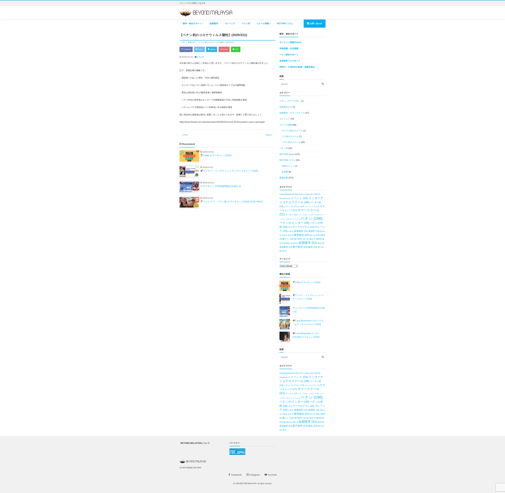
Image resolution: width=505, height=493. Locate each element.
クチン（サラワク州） (290, 101)
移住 (321, 243)
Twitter (200, 49)
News (309, 194)
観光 (312, 247)
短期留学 (214, 23)
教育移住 (301, 235)
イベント (299, 197)
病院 (295, 243)
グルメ (299, 206)
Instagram (254, 475)
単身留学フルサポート (290, 61)
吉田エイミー (288, 166)
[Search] (322, 84)
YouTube (272, 475)
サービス (291, 214)
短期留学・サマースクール (292, 113)
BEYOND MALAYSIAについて (195, 443)
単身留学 (301, 231)
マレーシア (230, 23)
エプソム (288, 207)
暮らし (288, 239)
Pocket (225, 49)
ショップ (302, 215)
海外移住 (287, 243)
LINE (236, 49)
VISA (317, 194)
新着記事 (200, 57)
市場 (284, 235)
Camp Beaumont (288, 194)
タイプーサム (294, 219)
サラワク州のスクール (292, 131)
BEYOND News (286, 154)
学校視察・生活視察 (288, 48)
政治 (291, 235)
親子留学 (300, 247)
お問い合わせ (315, 23)
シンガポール (313, 215)
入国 (291, 231)
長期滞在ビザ (285, 107)
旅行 (312, 235)
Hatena (212, 49)
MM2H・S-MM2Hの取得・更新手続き (297, 67)
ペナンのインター (294, 222)
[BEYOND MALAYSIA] (206, 12)
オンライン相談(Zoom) (290, 42)
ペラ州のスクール (290, 136)
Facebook (187, 49)
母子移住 (311, 239)
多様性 (314, 231)
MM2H (302, 194)
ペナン (312, 218)
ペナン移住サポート (288, 55)
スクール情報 (262, 23)
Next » (269, 135)
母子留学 (300, 239)
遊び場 (283, 251)
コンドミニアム (312, 207)
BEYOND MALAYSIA (248, 483)
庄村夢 (285, 172)
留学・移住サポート (192, 23)
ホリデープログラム (301, 227)
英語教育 (285, 247)
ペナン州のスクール (291, 142)
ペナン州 (246, 23)
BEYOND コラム (285, 23)
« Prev (185, 135)
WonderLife (284, 198)
